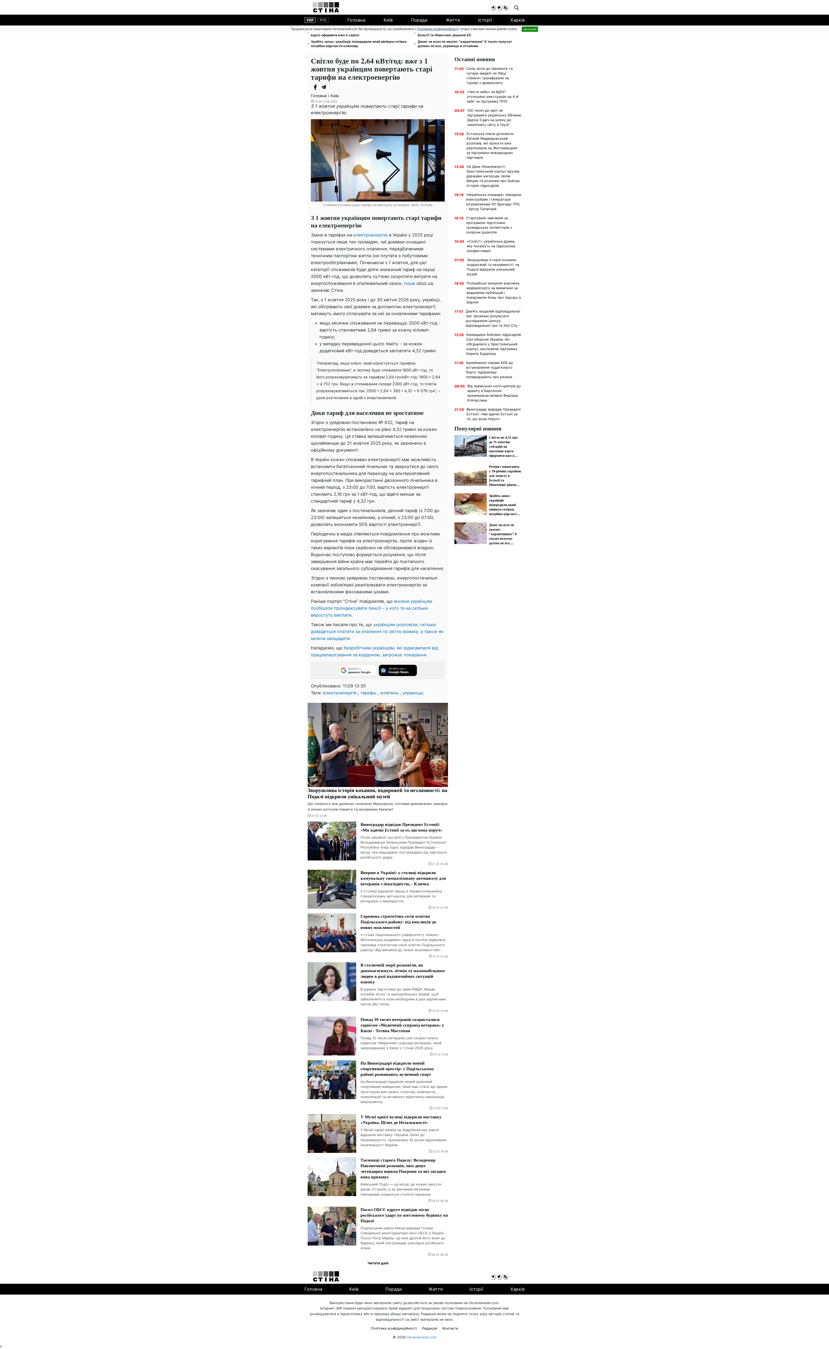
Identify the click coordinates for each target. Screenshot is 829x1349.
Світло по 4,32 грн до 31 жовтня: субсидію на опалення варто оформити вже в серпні (356, 33)
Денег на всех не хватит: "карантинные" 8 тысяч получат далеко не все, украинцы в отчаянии (465, 44)
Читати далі (377, 1263)
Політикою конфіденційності (437, 29)
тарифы (368, 692)
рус (323, 20)
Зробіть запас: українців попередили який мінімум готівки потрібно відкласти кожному (359, 44)
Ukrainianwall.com (422, 1337)
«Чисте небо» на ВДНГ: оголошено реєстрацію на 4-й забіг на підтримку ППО (492, 96)
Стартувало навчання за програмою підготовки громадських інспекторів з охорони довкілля (489, 225)
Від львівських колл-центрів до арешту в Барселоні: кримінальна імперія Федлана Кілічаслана (494, 393)
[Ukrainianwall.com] (326, 7)
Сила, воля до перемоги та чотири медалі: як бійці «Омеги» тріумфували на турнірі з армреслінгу (489, 75)
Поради (419, 20)
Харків (517, 20)
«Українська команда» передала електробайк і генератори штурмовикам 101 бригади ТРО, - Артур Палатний (493, 201)
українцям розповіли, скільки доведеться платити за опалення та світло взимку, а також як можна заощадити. (377, 631)
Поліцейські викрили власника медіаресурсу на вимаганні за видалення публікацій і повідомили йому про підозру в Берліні (494, 292)
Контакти (450, 1328)
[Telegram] (324, 87)
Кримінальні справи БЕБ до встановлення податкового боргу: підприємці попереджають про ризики (489, 369)
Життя (453, 20)
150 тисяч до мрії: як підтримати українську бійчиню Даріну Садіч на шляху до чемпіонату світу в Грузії (494, 117)
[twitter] (499, 7)
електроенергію (371, 235)
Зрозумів (530, 29)
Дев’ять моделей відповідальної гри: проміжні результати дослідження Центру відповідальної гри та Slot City (493, 318)
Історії (485, 20)
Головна (356, 20)
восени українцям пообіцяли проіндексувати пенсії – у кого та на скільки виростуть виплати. (371, 608)
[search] (516, 7)
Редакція (429, 1328)
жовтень (389, 692)
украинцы (412, 692)
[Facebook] (315, 87)
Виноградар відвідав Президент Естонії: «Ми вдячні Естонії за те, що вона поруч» (494, 414)
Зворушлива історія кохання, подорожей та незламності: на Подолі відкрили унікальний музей (493, 267)
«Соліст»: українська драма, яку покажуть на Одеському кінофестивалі (491, 246)
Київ (388, 20)
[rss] (505, 7)
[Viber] (332, 87)
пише (409, 283)
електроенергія (339, 692)
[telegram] (492, 7)
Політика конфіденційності (394, 1328)
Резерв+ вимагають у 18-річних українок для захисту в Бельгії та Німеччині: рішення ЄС (463, 33)
